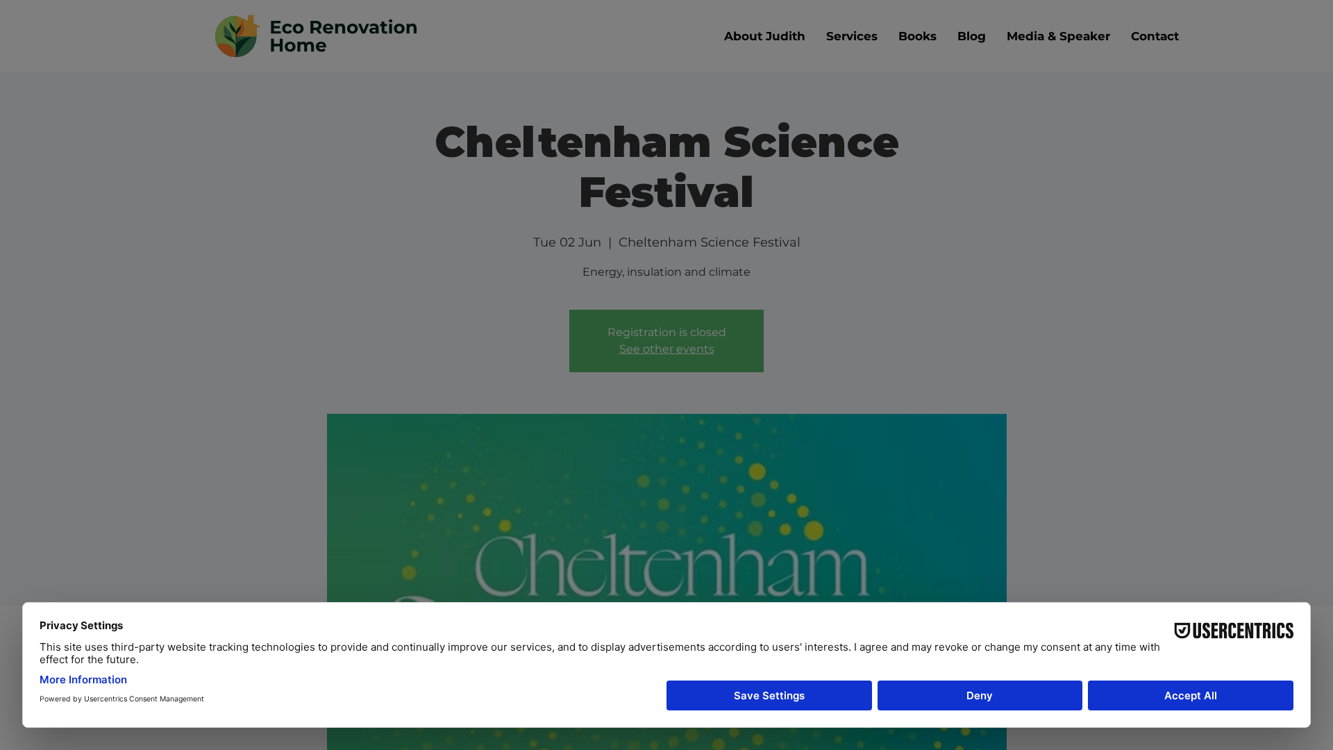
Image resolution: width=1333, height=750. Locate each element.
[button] (922, 250)
